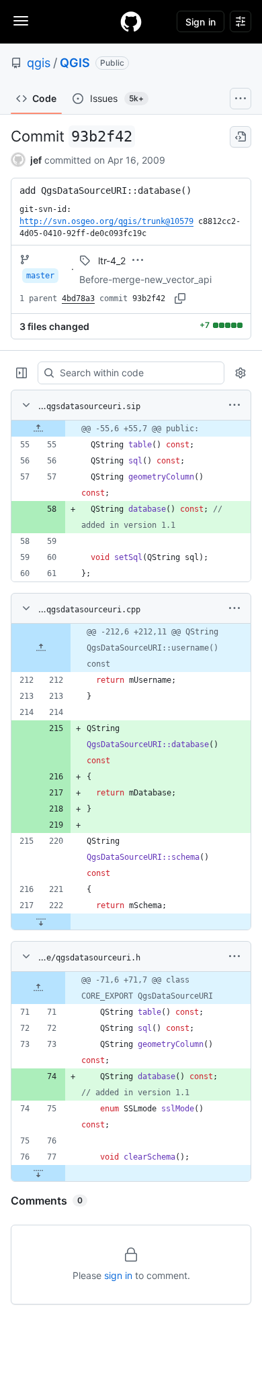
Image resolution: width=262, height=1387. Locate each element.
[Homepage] (131, 21)
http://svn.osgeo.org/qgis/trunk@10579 (106, 221)
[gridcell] (131, 429)
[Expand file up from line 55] (38, 429)
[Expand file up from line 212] (41, 648)
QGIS (75, 63)
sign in (118, 1275)
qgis (38, 63)
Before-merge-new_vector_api (145, 279)
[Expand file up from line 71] (38, 988)
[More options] (234, 405)
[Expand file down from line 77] (38, 1173)
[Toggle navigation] (21, 21)
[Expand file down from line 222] (41, 921)
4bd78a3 (78, 298)
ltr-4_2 (112, 260)
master (40, 275)
